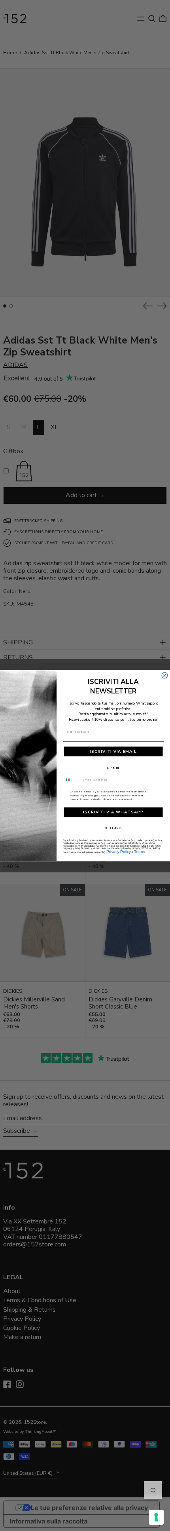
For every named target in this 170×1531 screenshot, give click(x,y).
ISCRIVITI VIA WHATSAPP (113, 812)
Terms (139, 851)
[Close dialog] (165, 675)
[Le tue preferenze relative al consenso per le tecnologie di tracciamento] (156, 1517)
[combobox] (70, 779)
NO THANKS (113, 828)
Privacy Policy (118, 851)
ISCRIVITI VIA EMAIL (113, 751)
